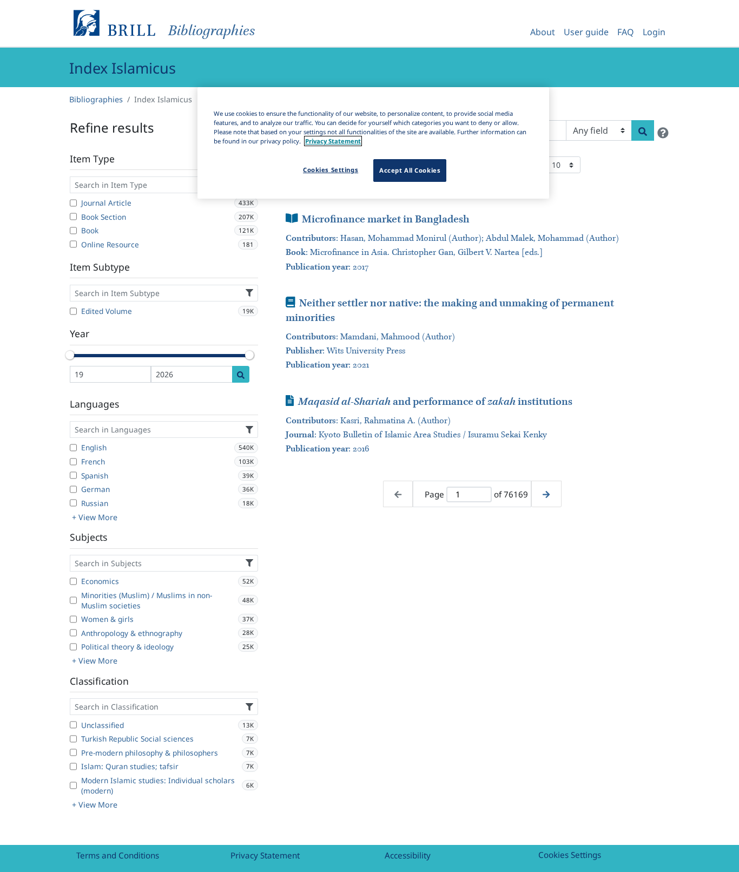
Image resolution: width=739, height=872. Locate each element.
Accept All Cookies (409, 170)
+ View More (94, 517)
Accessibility (408, 855)
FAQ (625, 32)
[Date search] (240, 374)
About (542, 32)
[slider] (69, 355)
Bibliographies (96, 99)
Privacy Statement (265, 855)
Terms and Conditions (117, 855)
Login (654, 32)
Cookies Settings (569, 854)
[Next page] (546, 494)
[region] (373, 143)
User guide (586, 32)
